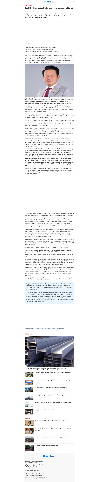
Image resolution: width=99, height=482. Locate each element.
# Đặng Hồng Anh (40, 328)
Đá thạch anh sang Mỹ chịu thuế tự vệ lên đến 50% (46, 410)
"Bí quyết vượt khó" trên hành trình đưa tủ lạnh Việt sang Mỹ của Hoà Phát (51, 387)
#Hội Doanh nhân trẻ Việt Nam (30, 328)
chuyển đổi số (35, 130)
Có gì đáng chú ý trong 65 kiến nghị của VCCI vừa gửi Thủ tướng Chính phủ (51, 395)
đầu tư (63, 124)
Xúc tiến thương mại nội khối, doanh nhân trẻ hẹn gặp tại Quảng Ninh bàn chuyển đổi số (42, 51)
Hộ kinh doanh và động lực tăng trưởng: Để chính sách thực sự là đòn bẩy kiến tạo (52, 380)
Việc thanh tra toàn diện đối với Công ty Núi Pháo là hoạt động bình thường (51, 437)
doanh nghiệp (39, 103)
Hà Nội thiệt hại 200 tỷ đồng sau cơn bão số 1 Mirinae (46, 445)
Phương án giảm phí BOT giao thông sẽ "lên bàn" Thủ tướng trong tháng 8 (51, 420)
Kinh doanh (28, 5)
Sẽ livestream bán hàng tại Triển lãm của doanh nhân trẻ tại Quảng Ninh (39, 49)
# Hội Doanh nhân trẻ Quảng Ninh (50, 328)
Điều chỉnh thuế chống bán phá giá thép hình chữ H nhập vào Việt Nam (45, 369)
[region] (49, 31)
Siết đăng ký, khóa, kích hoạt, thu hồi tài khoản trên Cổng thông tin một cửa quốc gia (53, 402)
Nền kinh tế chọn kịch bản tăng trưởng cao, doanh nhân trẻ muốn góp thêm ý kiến (41, 47)
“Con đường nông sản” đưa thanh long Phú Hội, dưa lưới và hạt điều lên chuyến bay (53, 372)
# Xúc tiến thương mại (60, 328)
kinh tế (53, 99)
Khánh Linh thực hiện (28, 11)
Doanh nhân (68, 55)
